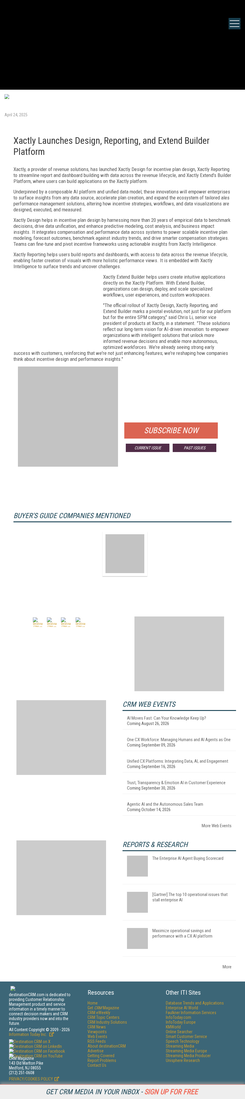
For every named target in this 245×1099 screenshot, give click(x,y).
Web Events (97, 1036)
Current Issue (147, 447)
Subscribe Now (171, 430)
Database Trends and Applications (195, 1003)
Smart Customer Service (186, 1036)
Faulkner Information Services (191, 1012)
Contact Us (97, 1065)
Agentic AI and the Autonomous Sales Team (165, 804)
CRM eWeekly (99, 1012)
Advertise (96, 1050)
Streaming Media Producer (188, 1055)
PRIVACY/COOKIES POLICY (31, 1079)
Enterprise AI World (182, 1007)
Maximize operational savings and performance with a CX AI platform (182, 933)
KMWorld (173, 1027)
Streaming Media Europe (186, 1050)
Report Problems (102, 1060)
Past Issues (194, 447)
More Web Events (217, 825)
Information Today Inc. (28, 1034)
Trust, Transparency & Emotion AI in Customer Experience (176, 782)
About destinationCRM (107, 1046)
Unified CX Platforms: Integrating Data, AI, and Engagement (177, 761)
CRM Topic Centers (104, 1017)
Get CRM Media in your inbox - (122, 1092)
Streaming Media (180, 1046)
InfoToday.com (178, 1017)
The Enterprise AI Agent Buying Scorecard (187, 858)
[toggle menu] (235, 23)
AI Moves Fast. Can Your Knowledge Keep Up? (166, 718)
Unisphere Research (183, 1060)
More (227, 967)
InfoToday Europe (181, 1022)
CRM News (97, 1027)
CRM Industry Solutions (107, 1022)
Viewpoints (97, 1031)
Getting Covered (101, 1055)
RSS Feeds (97, 1041)
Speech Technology (182, 1041)
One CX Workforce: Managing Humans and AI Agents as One (179, 739)
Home (93, 1003)
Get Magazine (103, 1007)
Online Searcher (179, 1031)
